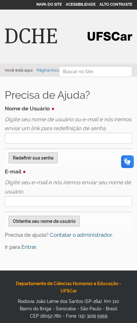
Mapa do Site (49, 4)
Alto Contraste (115, 4)
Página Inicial (49, 70)
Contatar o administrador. (81, 235)
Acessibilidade (81, 4)
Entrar (28, 247)
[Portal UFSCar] (110, 35)
